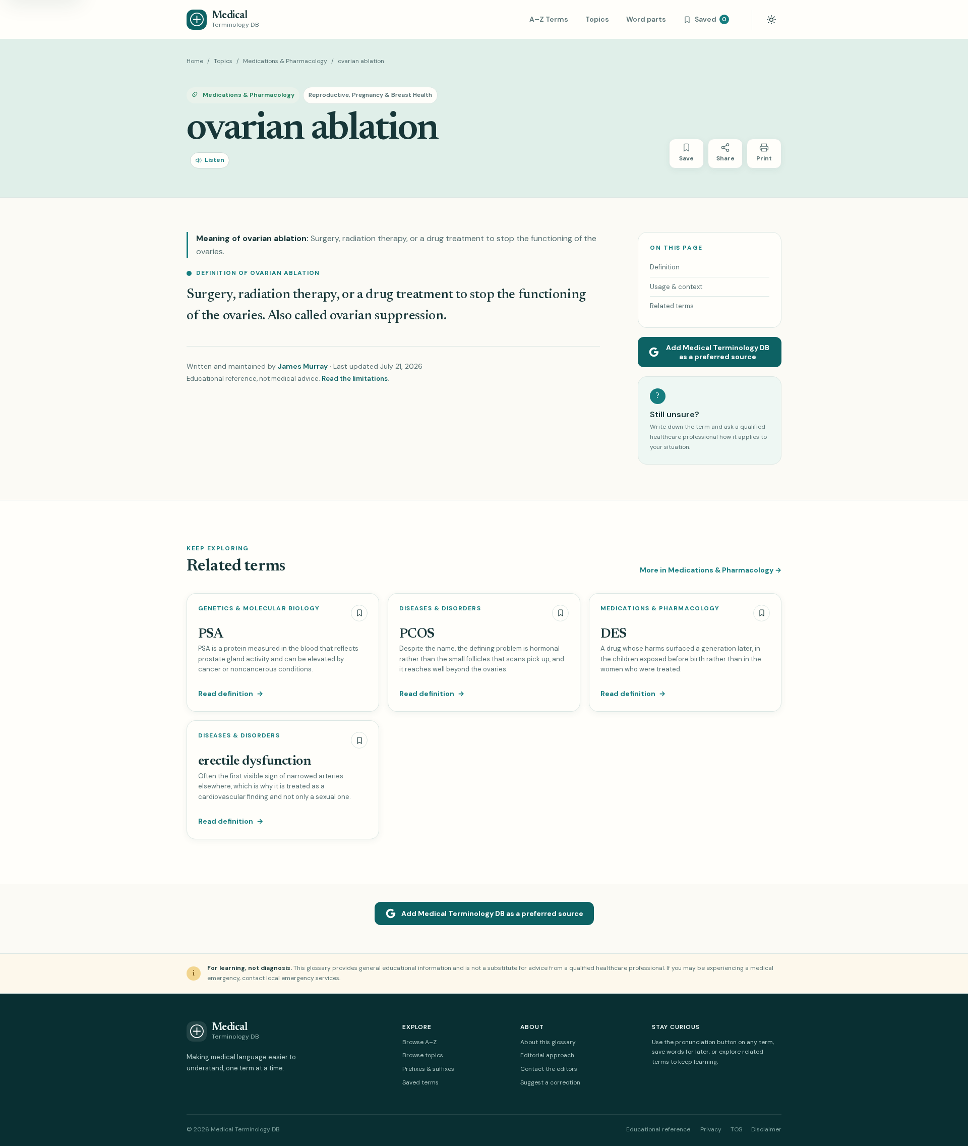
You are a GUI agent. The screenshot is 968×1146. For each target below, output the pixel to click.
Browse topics (422, 1055)
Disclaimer (766, 1129)
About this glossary (548, 1042)
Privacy (710, 1129)
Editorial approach (547, 1055)
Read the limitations (355, 378)
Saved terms (420, 1082)
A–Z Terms (548, 19)
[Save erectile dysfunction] (359, 740)
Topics (597, 19)
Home (195, 61)
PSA (210, 634)
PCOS (417, 634)
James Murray (303, 366)
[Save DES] (761, 613)
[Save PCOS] (560, 613)
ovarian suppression (387, 316)
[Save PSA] (359, 613)
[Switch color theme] (771, 20)
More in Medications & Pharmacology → (710, 570)
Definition (665, 267)
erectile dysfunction (254, 761)
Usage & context (676, 286)
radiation (265, 295)
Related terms (672, 306)
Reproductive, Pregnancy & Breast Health (370, 95)
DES (613, 634)
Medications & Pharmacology (285, 61)
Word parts (646, 19)
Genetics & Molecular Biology (259, 608)
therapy (315, 295)
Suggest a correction (550, 1082)
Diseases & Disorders (440, 608)
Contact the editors (548, 1069)
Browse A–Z (419, 1042)
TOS (736, 1129)
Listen (214, 160)
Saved (711, 19)
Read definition (230, 693)
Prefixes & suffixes (428, 1069)
